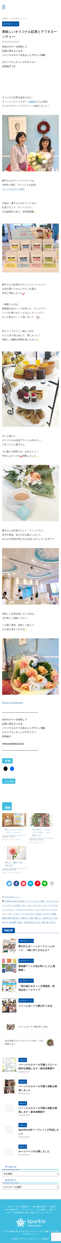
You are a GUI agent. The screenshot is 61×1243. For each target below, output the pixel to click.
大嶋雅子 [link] (32, 101)
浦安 (31, 918)
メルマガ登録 (40, 1209)
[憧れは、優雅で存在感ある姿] (14, 853)
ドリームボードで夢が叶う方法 (35, 1005)
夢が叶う (16, 918)
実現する (24, 918)
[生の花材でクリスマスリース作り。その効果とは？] (41, 820)
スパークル (40, 909)
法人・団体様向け (22, 1206)
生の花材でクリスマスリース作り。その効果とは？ (41, 832)
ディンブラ (6, 914)
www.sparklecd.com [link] (13, 743)
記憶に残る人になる (32, 922)
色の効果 (12, 922)
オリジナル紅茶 (13, 905)
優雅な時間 (6, 918)
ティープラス (51, 909)
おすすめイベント (12, 897)
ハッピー (16, 914)
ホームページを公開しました (34, 1151)
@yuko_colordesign (12, 702)
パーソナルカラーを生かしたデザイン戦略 (38, 914)
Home (9, 1206)
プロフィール (26, 1209)
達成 (43, 922)
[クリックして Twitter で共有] (6, 768)
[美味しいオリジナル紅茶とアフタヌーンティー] (30, 883)
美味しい (38, 918)
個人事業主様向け (40, 1206)
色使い (20, 922)
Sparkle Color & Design (15, 901)
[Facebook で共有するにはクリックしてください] (12, 768)
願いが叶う (51, 922)
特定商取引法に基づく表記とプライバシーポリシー (33, 1212)
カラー (24, 905)
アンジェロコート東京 (13, 189)
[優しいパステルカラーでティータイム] (14, 820)
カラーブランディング (37, 905)
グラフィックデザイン (25, 909)
